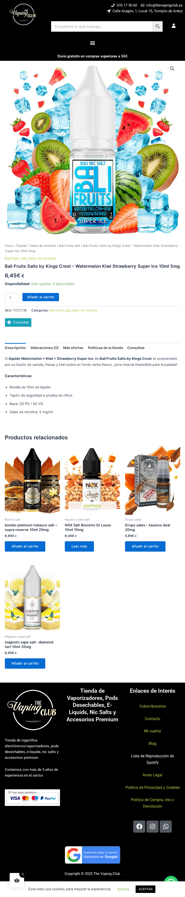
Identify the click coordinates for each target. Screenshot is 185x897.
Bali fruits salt (69, 246)
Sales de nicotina (43, 246)
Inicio (9, 246)
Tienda (21, 246)
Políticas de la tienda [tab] (105, 348)
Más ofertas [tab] (73, 348)
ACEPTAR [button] (145, 889)
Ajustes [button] (123, 889)
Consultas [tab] (136, 348)
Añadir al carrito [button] (25, 546)
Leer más (79, 546)
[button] (93, 43)
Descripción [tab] (15, 348)
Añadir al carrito (40, 297)
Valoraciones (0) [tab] (44, 348)
